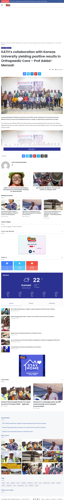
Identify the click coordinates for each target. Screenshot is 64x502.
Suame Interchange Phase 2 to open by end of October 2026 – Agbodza (15, 403)
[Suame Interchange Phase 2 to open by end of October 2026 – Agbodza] (16, 391)
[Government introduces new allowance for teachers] (5, 349)
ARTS (18, 483)
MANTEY (59, 483)
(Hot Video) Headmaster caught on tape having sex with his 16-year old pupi (33, 309)
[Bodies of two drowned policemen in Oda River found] (5, 335)
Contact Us (54, 499)
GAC (40, 483)
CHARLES (23, 483)
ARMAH (13, 483)
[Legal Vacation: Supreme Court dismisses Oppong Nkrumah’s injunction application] (53, 468)
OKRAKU (31, 485)
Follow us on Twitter (7, 490)
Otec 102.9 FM (25, 499)
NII (26, 485)
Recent (31, 303)
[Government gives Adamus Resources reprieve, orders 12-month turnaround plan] (10, 204)
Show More (31, 149)
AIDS (8, 483)
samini (36, 485)
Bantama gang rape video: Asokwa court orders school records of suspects (32, 316)
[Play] (30, 252)
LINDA (53, 483)
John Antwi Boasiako (19, 162)
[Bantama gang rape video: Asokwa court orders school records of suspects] (5, 323)
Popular (11, 303)
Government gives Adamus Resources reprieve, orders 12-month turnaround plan (9, 213)
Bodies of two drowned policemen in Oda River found (26, 333)
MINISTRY (9, 485)
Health (9, 47)
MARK (3, 485)
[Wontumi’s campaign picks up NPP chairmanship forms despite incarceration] (31, 204)
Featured (8, 43)
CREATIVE (30, 483)
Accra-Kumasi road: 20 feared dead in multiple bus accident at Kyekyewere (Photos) (35, 340)
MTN (15, 485)
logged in (10, 226)
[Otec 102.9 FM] (12, 5)
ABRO (3, 483)
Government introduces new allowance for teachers (26, 347)
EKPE (36, 483)
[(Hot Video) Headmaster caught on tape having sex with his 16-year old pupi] (5, 311)
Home (3, 43)
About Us (48, 499)
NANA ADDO (21, 485)
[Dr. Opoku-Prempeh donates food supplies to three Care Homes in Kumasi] (32, 468)
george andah (46, 483)
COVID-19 (60, 499)
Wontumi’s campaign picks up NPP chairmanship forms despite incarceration (31, 213)
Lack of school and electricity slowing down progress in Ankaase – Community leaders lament (52, 214)
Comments (52, 303)
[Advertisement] (32, 30)
